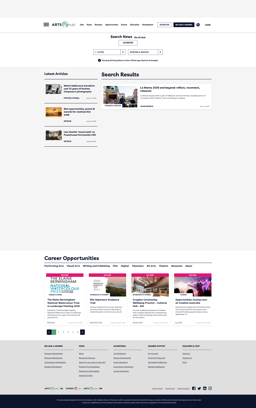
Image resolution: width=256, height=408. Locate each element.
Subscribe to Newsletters (89, 371)
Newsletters (147, 25)
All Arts (151, 265)
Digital (125, 265)
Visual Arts (73, 265)
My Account (153, 353)
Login (208, 25)
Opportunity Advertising (123, 367)
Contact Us (187, 358)
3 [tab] (63, 332)
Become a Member (183, 25)
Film (115, 265)
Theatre (163, 265)
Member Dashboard (156, 367)
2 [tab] (58, 332)
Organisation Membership (55, 362)
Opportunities (111, 25)
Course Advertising (121, 371)
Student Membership (53, 367)
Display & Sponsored (122, 358)
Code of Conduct (183, 388)
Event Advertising (120, 362)
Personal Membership (53, 358)
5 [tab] (72, 332)
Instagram (210, 388)
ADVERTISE (164, 25)
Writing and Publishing (96, 265)
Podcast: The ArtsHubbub (89, 367)
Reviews (98, 25)
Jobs (82, 25)
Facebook (193, 388)
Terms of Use (170, 388)
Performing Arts (54, 265)
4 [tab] (68, 332)
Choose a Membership (53, 353)
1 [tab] (53, 332)
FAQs (185, 362)
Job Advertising (119, 353)
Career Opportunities (71, 258)
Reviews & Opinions (87, 358)
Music (188, 265)
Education (134, 25)
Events (124, 25)
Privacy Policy (157, 388)
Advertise (128, 43)
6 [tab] (77, 332)
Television (138, 265)
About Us (186, 353)
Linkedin (204, 388)
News (89, 25)
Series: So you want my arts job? (92, 362)
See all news (140, 37)
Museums (176, 265)
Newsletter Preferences (157, 362)
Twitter (199, 388)
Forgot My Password (156, 358)
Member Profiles (86, 375)
